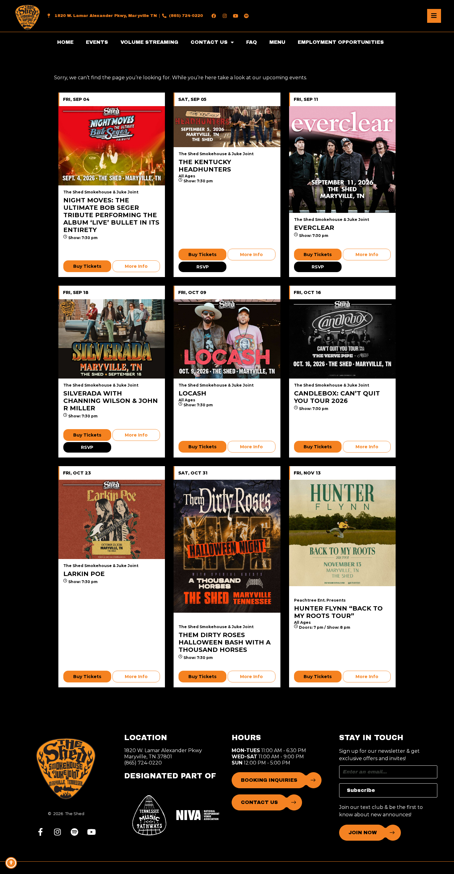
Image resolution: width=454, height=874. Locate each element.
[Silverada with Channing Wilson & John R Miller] (111, 339)
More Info (136, 266)
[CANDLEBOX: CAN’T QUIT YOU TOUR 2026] (342, 339)
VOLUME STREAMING (149, 42)
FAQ (251, 42)
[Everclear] (342, 159)
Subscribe (361, 790)
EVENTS (97, 42)
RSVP (202, 267)
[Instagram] (224, 15)
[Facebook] (213, 15)
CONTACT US (209, 42)
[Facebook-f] (40, 831)
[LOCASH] (227, 339)
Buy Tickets (87, 266)
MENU (277, 42)
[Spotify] (246, 15)
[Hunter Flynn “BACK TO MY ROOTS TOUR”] (342, 533)
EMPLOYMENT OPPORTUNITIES (341, 42)
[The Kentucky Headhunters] (227, 126)
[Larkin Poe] (111, 519)
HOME (65, 42)
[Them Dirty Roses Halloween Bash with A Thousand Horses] (227, 546)
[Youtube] (235, 15)
